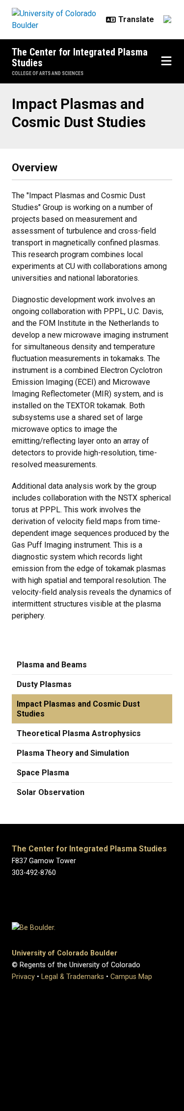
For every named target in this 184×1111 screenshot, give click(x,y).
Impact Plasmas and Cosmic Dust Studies (78, 708)
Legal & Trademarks (72, 977)
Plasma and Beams (52, 664)
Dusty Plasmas (44, 684)
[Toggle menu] (166, 61)
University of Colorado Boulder (64, 953)
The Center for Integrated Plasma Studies (80, 57)
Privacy (23, 977)
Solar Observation (50, 792)
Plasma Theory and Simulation (73, 753)
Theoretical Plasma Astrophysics (79, 733)
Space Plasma (43, 772)
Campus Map (131, 977)
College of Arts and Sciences (47, 73)
